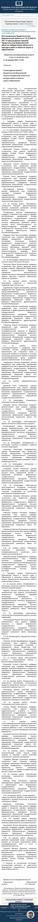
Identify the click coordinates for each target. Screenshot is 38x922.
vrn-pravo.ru (19, 919)
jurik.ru (33, 25)
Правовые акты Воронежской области (14, 29)
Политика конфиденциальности (19, 917)
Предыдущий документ (14, 899)
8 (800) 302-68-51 (26, 24)
